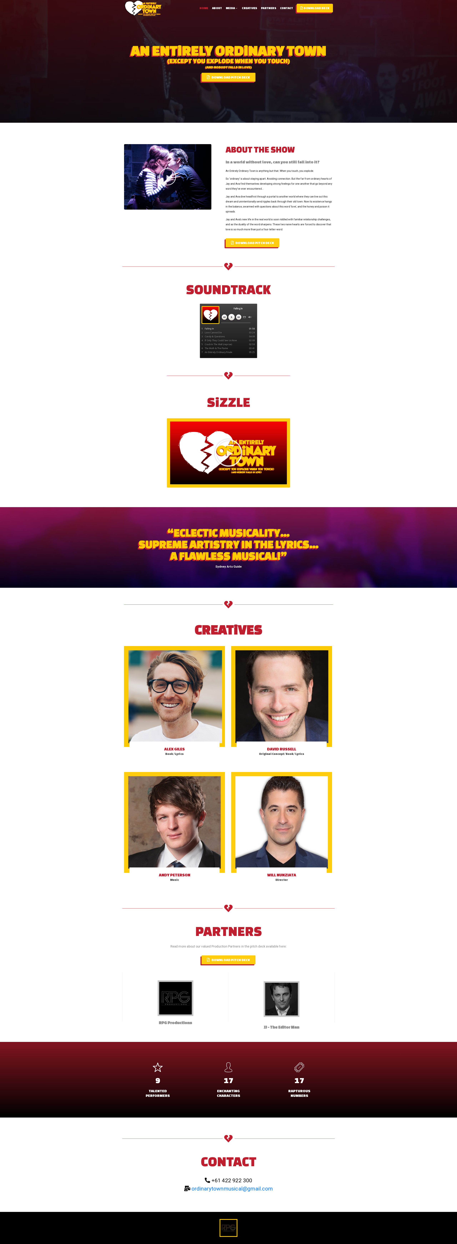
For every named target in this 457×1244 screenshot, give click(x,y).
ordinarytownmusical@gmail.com (232, 1188)
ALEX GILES (174, 749)
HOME (204, 8)
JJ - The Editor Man (281, 1027)
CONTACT (286, 8)
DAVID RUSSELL (281, 749)
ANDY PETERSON (174, 875)
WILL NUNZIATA (281, 875)
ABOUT (217, 8)
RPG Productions (175, 1022)
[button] (168, 177)
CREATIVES (249, 8)
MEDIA (230, 8)
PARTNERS (268, 8)
